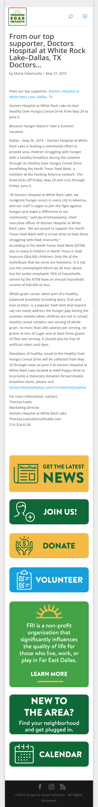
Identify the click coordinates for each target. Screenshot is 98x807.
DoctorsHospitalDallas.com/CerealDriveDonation (47, 387)
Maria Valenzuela (28, 73)
